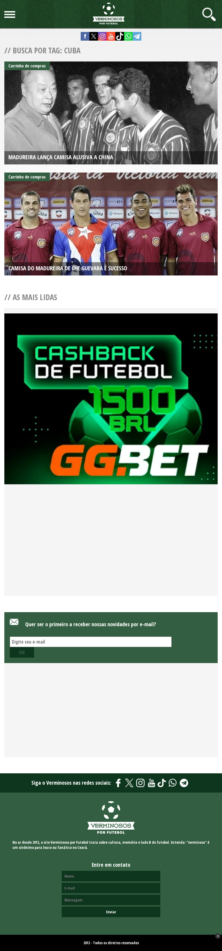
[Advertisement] (111, 546)
